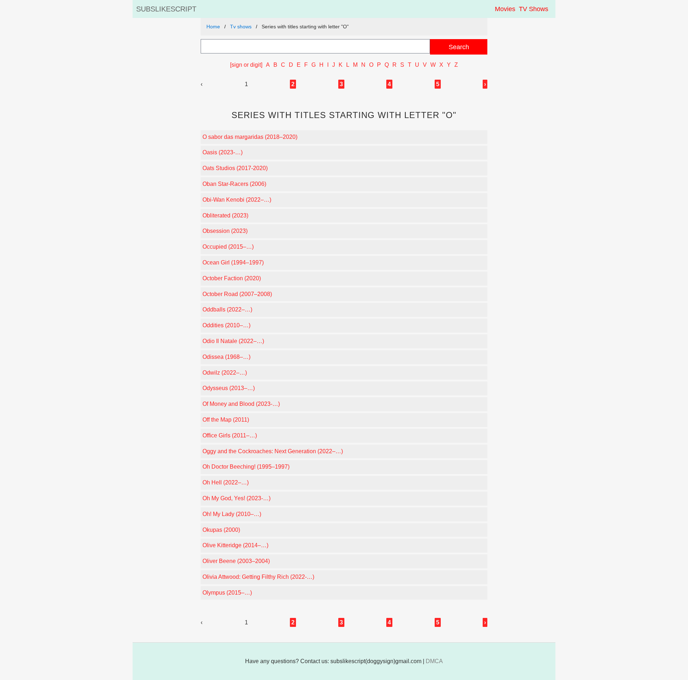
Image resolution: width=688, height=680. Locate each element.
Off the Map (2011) (225, 420)
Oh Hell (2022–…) (225, 482)
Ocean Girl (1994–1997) (233, 262)
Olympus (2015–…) (227, 593)
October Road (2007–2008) (237, 294)
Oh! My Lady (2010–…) (231, 514)
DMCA (434, 661)
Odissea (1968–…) (226, 357)
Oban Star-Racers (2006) (234, 184)
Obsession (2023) (225, 231)
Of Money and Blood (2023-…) (241, 404)
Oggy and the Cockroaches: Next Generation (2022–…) (272, 451)
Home (213, 26)
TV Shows (533, 9)
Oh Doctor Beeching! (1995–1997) (246, 467)
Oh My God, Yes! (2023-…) (236, 498)
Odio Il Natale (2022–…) (233, 341)
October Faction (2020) (231, 278)
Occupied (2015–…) (228, 247)
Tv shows (241, 26)
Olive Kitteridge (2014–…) (235, 545)
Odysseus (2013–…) (228, 388)
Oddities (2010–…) (226, 325)
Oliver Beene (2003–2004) (236, 561)
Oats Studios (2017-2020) (235, 168)
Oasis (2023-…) (222, 152)
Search (459, 47)
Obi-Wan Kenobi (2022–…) (236, 200)
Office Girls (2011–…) (229, 435)
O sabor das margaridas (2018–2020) (249, 137)
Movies (505, 9)
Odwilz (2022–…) (224, 373)
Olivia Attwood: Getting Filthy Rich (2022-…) (258, 577)
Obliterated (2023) (225, 215)
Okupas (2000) (221, 530)
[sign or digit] (246, 65)
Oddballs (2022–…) (227, 309)
